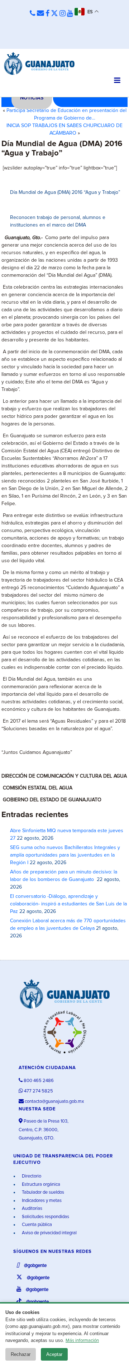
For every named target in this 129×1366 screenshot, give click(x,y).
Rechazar (20, 1354)
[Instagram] (62, 13)
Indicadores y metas (41, 1200)
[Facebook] (47, 13)
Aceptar (54, 1354)
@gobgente (35, 1265)
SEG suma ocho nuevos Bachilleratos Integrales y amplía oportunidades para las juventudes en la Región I (65, 855)
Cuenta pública (36, 1224)
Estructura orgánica (40, 1184)
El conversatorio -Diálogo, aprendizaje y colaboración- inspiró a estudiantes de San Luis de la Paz (68, 904)
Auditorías (31, 1208)
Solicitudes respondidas (45, 1217)
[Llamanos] (32, 14)
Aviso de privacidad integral (49, 1233)
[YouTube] (70, 13)
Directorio (31, 1176)
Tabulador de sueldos (42, 1192)
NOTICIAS (31, 98)
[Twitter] (54, 13)
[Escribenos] (40, 14)
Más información (82, 1340)
